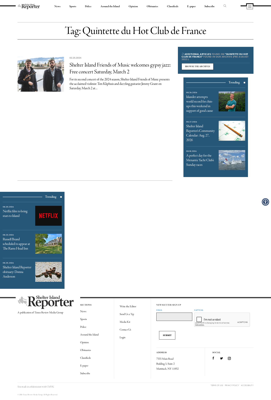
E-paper (191, 6)
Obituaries (152, 6)
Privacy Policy (232, 385)
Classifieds (172, 6)
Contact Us (125, 330)
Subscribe (209, 6)
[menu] (249, 6)
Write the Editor (128, 306)
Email (159, 310)
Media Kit (125, 322)
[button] (265, 202)
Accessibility (247, 385)
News (57, 6)
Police (88, 6)
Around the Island (110, 6)
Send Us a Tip (127, 314)
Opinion (133, 6)
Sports (72, 6)
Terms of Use (217, 385)
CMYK (50, 386)
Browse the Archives (197, 66)
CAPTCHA (198, 310)
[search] (225, 6)
